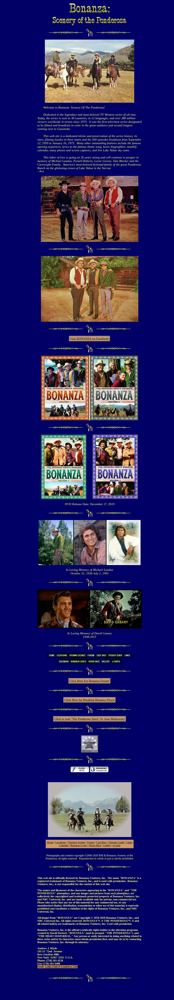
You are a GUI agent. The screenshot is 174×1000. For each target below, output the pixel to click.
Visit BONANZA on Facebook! (89, 338)
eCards (116, 845)
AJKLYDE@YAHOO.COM (61, 966)
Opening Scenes (76, 842)
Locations (60, 842)
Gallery (107, 845)
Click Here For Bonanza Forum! (89, 681)
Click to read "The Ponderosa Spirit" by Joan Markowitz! (89, 719)
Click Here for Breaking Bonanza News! (89, 700)
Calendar (63, 845)
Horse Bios (95, 845)
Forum (90, 842)
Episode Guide (116, 842)
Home (50, 842)
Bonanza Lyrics (78, 845)
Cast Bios (101, 842)
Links (129, 842)
